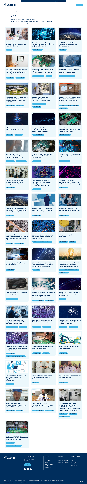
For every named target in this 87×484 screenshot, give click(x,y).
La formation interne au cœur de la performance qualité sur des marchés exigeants (16, 44)
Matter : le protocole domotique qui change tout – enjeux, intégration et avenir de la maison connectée (17, 71)
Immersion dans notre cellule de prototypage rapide (16, 293)
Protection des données (49, 480)
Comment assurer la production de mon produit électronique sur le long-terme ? (16, 348)
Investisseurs (51, 467)
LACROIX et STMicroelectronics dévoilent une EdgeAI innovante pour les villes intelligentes (16, 210)
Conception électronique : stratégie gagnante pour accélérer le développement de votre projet (70, 182)
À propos (25, 5)
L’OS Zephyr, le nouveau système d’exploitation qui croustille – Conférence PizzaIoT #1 (70, 321)
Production (64, 5)
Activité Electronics (64, 460)
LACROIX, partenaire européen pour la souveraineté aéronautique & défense (69, 70)
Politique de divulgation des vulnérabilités (23, 482)
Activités (64, 456)
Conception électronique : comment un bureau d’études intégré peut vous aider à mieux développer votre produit (42, 183)
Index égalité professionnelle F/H (40, 482)
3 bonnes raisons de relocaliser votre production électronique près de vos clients (42, 210)
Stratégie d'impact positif (49, 465)
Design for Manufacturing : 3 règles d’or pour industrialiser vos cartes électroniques (16, 321)
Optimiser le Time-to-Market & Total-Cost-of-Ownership (42, 321)
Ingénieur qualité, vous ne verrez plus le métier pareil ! (70, 376)
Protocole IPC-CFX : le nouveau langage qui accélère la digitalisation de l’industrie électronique (16, 378)
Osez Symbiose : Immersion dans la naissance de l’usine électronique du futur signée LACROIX (17, 99)
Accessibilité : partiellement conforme (35, 480)
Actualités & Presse (77, 456)
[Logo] (10, 4)
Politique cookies (60, 480)
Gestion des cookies (58, 482)
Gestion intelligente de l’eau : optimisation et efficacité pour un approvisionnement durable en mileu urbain (17, 237)
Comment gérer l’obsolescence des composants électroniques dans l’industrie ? (42, 236)
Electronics (24, 1)
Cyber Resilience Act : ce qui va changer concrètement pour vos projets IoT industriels (43, 44)
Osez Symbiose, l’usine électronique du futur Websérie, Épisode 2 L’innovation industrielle (17, 405)
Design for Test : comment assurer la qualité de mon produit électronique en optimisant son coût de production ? (43, 294)
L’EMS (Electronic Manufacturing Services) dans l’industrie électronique (43, 156)
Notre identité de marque (77, 466)
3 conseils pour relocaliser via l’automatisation (15, 263)
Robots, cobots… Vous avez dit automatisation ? (69, 347)
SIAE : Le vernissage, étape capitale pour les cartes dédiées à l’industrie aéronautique (17, 437)
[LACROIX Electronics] (10, 457)
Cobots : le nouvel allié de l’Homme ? (67, 235)
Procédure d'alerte (8, 482)
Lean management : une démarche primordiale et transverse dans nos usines (14, 156)
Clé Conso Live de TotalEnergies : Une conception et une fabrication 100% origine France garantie (69, 99)
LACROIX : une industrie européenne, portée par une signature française (68, 44)
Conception (55, 5)
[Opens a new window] (25, 469)
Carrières (39, 1)
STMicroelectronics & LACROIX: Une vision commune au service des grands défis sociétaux (42, 264)
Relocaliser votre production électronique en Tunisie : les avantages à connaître (15, 182)
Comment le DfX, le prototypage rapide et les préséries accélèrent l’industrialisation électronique (43, 70)
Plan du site (50, 482)
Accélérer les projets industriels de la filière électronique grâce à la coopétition (69, 293)
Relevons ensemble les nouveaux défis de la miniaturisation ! (17, 128)
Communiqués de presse (77, 463)
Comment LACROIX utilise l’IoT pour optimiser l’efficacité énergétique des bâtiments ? (69, 264)
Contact (80, 5)
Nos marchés (34, 5)
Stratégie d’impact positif (47, 1)
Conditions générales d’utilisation (19, 480)
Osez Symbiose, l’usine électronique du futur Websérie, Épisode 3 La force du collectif (42, 405)
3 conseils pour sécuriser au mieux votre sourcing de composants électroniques (41, 98)
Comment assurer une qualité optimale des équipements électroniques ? (42, 377)
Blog (55, 1)
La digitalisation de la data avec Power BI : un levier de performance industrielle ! (42, 129)
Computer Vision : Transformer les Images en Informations (70, 155)
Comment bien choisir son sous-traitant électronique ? (42, 347)
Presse (51, 462)
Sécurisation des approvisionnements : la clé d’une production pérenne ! (70, 129)
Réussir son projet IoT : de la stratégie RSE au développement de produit (70, 210)
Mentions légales (7, 480)
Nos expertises (44, 5)
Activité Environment (64, 462)
